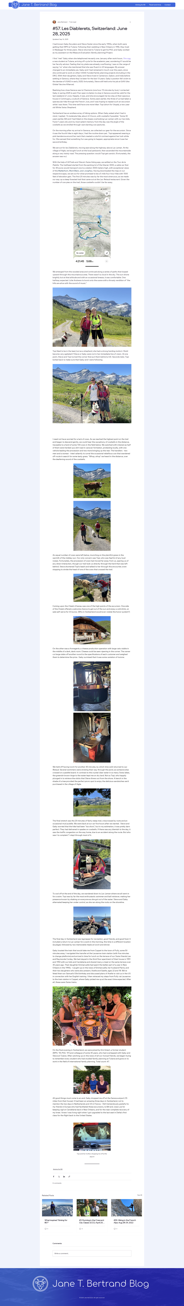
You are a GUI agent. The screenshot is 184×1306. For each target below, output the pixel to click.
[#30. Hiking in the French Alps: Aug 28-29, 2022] (126, 1207)
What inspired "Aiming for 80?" (56, 1221)
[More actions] (130, 22)
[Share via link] (69, 1177)
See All (139, 1195)
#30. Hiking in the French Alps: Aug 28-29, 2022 (125, 1221)
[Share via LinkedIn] (64, 1177)
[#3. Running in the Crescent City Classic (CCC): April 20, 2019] (92, 1207)
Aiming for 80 (58, 1169)
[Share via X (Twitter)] (59, 1177)
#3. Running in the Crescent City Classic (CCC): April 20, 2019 (91, 1221)
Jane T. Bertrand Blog (39, 5)
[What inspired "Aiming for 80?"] (57, 1207)
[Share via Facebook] (54, 1177)
